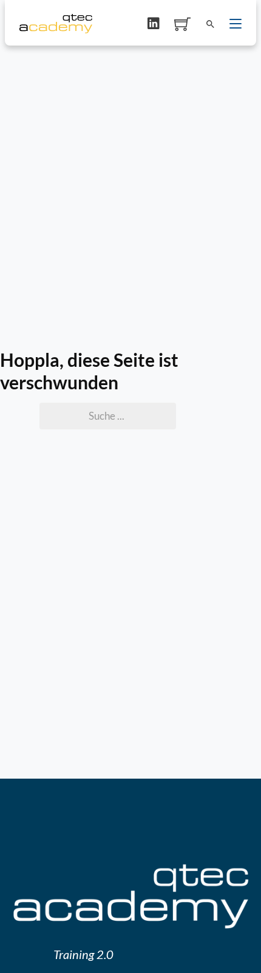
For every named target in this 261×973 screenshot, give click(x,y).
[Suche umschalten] (210, 24)
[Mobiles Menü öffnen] (235, 24)
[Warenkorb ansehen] (182, 24)
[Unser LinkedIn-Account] (153, 24)
